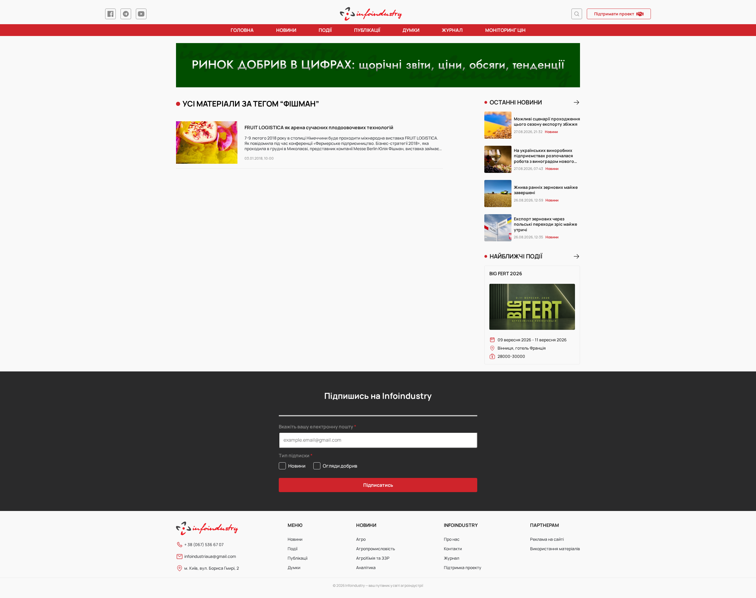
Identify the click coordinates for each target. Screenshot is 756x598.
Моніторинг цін (505, 30)
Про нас (452, 539)
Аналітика (366, 567)
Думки (411, 30)
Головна (242, 30)
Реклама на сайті (547, 539)
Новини (286, 30)
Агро (361, 539)
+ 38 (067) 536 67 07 (204, 544)
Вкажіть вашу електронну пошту (316, 426)
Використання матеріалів (555, 548)
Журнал (452, 30)
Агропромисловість (375, 548)
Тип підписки (294, 456)
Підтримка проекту (462, 567)
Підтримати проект (614, 14)
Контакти (453, 548)
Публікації (367, 30)
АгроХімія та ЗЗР (373, 558)
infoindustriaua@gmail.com (210, 556)
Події (325, 30)
